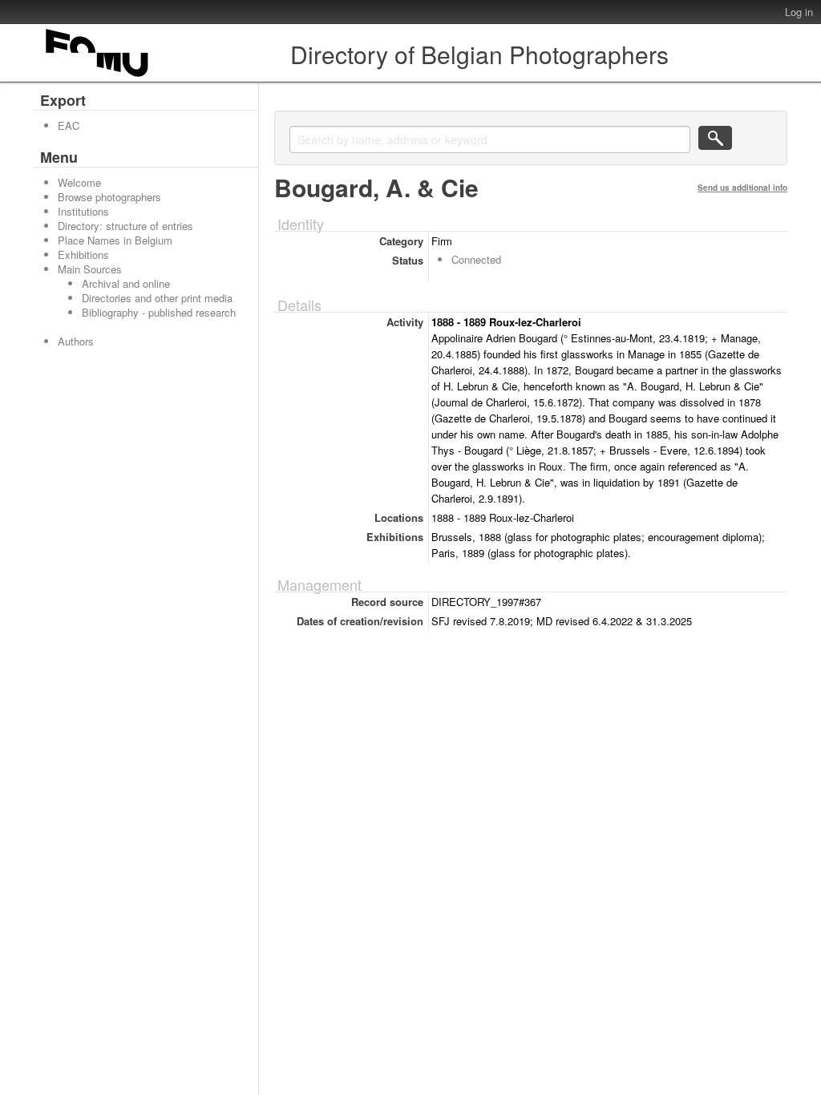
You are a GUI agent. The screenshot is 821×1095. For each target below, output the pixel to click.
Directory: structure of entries (125, 225)
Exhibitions (83, 254)
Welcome (79, 182)
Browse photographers (109, 196)
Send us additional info (742, 187)
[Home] (98, 76)
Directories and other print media (157, 297)
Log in (799, 11)
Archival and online (126, 283)
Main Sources (90, 269)
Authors (76, 341)
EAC (68, 125)
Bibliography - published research (159, 312)
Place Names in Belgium (115, 240)
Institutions (83, 211)
